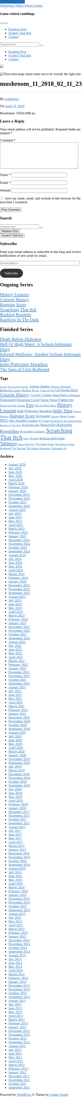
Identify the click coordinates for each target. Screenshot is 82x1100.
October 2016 (17, 861)
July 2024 (14, 559)
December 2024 (19, 540)
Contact (13, 37)
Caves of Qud (47, 390)
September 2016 (19, 865)
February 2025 (18, 532)
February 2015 (18, 932)
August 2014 (17, 955)
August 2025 (17, 510)
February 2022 (18, 664)
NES (4, 420)
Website (5, 190)
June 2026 (15, 472)
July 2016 (14, 872)
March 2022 (16, 661)
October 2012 (17, 1038)
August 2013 (17, 1000)
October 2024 (17, 547)
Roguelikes (9, 431)
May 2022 (15, 653)
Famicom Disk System (12, 405)
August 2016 (17, 868)
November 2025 (19, 498)
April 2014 (15, 970)
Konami (55, 416)
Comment (8, 140)
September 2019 (19, 763)
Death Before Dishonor (20, 339)
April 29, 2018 (14, 106)
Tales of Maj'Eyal (26, 444)
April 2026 (15, 479)
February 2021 (18, 710)
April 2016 (15, 883)
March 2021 (16, 706)
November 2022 (19, 630)
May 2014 (15, 966)
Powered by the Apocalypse (66, 420)
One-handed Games (23, 421)
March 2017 (16, 846)
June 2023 (15, 604)
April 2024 (15, 570)
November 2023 (19, 589)
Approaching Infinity (18, 387)
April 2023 (15, 612)
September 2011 (19, 1087)
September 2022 (19, 638)
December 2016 (19, 853)
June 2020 (15, 740)
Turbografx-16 (59, 448)
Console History (14, 299)
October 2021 (17, 680)
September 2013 (19, 997)
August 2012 (17, 1046)
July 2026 (14, 468)
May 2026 (15, 476)
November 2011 (19, 1080)
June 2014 (15, 963)
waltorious (12, 99)
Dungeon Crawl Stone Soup (36, 400)
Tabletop (8, 443)
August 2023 (17, 596)
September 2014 (19, 951)
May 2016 (15, 880)
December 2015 (19, 899)
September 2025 (19, 506)
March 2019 (16, 770)
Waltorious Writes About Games (21, 5)
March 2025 (16, 528)
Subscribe (11, 273)
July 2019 (14, 766)
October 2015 (17, 906)
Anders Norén (58, 1094)
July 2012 (14, 1050)
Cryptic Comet (41, 395)
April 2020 (15, 747)
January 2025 (17, 536)
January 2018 (17, 808)
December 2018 (19, 774)
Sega (26, 438)
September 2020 (19, 729)
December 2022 (19, 627)
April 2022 (15, 657)
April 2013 (15, 1016)
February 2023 (18, 619)
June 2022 (15, 649)
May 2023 (15, 608)
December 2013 (19, 985)
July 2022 (14, 646)
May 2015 (15, 921)
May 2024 (15, 566)
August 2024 (17, 555)
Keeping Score (13, 304)
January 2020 (17, 755)
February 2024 (18, 578)
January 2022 (17, 668)
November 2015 (19, 902)
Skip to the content (12, 2)
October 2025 (17, 502)
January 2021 (17, 714)
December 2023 (19, 585)
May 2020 (15, 744)
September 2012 (19, 1042)
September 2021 (19, 683)
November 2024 (19, 544)
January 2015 (17, 936)
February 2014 (18, 978)
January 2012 (17, 1072)
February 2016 (18, 891)
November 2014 (19, 944)
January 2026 (17, 491)
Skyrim (34, 438)
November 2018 (19, 778)
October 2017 (17, 819)
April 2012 (15, 1061)
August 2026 (17, 464)
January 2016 (17, 895)
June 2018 (15, 793)
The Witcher (19, 448)
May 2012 (15, 1057)
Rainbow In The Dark (19, 319)
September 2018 (19, 785)
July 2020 (14, 736)
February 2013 (18, 1023)
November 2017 (19, 815)
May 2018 (15, 797)
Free (30, 405)
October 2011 (17, 1084)
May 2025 (15, 521)
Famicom (65, 400)
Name (5, 175)
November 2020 (19, 721)
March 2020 (16, 751)
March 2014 (16, 974)
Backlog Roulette (15, 314)
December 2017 (19, 812)
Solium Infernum (52, 438)
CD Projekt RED (66, 390)
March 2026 (16, 483)
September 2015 (19, 910)
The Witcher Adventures (38, 448)
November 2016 (19, 857)
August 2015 (17, 914)
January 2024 (17, 581)
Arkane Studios (39, 386)
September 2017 (19, 823)
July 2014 (14, 959)
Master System (67, 416)
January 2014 (17, 982)
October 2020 (17, 725)
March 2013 (16, 1019)
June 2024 (15, 562)
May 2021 (15, 698)
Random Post (17, 29)
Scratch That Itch (19, 33)
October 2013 (17, 993)
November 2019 (19, 759)
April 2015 (15, 925)
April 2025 (15, 525)
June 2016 (15, 876)
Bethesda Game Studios (15, 390)
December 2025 (19, 495)
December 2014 (19, 940)
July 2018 (14, 789)
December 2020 (19, 717)
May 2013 (15, 1012)
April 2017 (15, 842)
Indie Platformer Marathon (24, 364)
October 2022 (17, 634)
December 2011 (18, 1076)
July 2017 (14, 831)
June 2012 (15, 1053)
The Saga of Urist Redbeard (24, 369)
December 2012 (19, 1031)
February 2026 (18, 487)
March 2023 (16, 615)
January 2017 (17, 849)
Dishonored (8, 400)
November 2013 (19, 989)
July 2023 (14, 600)
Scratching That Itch (18, 309)
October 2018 (17, 781)
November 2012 (19, 1034)
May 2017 (15, 838)
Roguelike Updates (32, 431)
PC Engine (44, 421)
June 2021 (15, 695)
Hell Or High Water (45, 405)
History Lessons (14, 294)
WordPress (24, 1094)
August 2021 (17, 687)
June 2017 (15, 834)
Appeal (3, 387)
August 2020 (17, 732)
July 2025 (14, 513)
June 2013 (15, 1008)
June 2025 (15, 517)
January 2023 (17, 623)
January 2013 (17, 1027)
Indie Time (62, 410)
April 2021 (15, 702)
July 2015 (14, 917)
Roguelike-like (31, 425)
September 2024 (19, 551)
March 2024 (16, 574)
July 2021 (14, 691)
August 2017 (17, 827)
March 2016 (16, 887)
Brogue (35, 390)
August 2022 (17, 642)
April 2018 (15, 800)
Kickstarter (43, 416)
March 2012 (16, 1065)
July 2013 (14, 1004)
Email (5, 182)
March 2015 (16, 929)
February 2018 (18, 804)
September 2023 (19, 593)
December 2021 (19, 672)
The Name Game (44, 444)
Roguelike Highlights (56, 425)
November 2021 (19, 676)
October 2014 (17, 948)
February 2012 (18, 1068)
